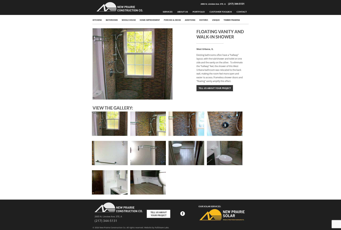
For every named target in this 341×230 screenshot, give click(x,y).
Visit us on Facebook (182, 214)
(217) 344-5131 (236, 3)
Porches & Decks (172, 20)
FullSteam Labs (162, 227)
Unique (216, 20)
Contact (242, 11)
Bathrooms (112, 20)
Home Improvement (150, 20)
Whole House (129, 20)
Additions (190, 20)
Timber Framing (232, 20)
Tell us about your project (215, 88)
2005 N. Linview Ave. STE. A (213, 4)
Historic (203, 20)
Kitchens (97, 20)
